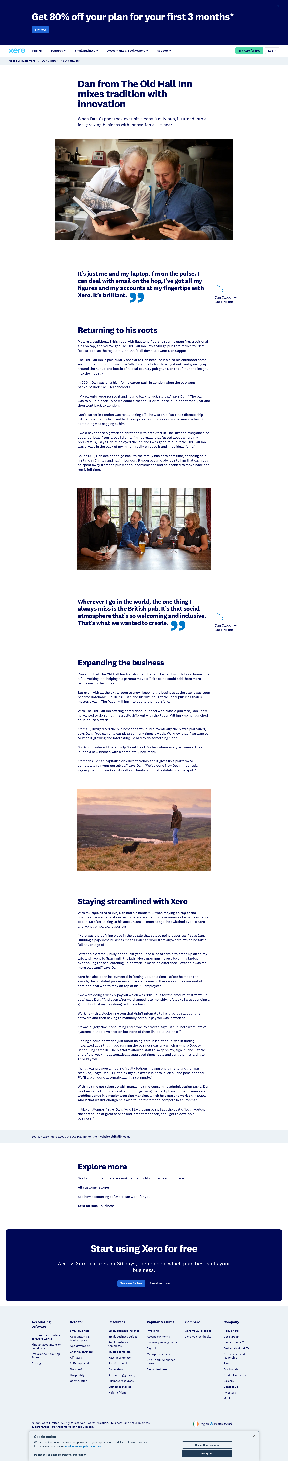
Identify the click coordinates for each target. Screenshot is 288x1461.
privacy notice (92, 1446)
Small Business (85, 51)
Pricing (37, 51)
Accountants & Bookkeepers (126, 51)
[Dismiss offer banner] (278, 6)
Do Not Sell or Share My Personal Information (60, 1454)
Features (57, 51)
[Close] (254, 1436)
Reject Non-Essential (207, 1445)
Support (162, 51)
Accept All (207, 1453)
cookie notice (73, 1446)
